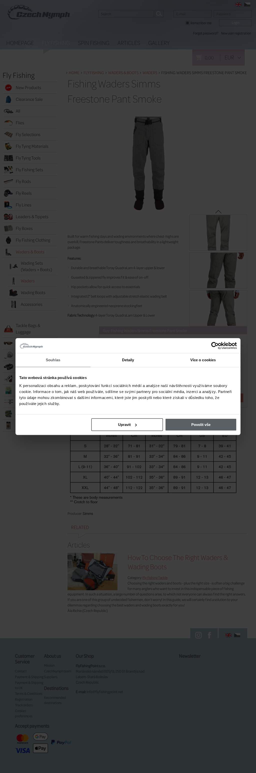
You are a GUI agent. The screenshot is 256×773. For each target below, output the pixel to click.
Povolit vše (200, 424)
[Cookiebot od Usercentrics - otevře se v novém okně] (215, 345)
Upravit (124, 424)
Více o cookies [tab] (203, 360)
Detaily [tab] (128, 360)
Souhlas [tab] (53, 360)
